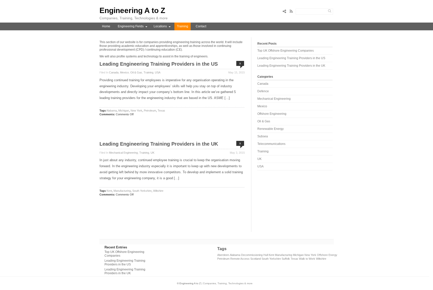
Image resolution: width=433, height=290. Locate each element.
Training (182, 26)
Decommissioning (252, 254)
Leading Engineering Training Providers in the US (158, 64)
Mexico (124, 72)
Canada (114, 72)
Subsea (262, 136)
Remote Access (240, 258)
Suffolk (286, 258)
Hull (265, 254)
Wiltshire (158, 190)
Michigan (123, 110)
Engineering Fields (131, 26)
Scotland (255, 258)
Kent (109, 190)
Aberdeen (223, 254)
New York (136, 110)
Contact (201, 26)
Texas (161, 110)
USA (157, 72)
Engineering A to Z (132, 10)
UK (152, 152)
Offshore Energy (327, 254)
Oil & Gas (136, 72)
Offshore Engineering (271, 114)
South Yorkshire (142, 190)
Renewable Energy (270, 129)
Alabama (111, 110)
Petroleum (150, 110)
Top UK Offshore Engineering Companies (285, 50)
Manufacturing (122, 190)
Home (106, 26)
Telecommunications (271, 144)
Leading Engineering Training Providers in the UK (158, 144)
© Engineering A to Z (189, 283)
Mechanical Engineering (123, 152)
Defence (263, 91)
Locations (160, 26)
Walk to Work (307, 258)
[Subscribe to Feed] (293, 11)
